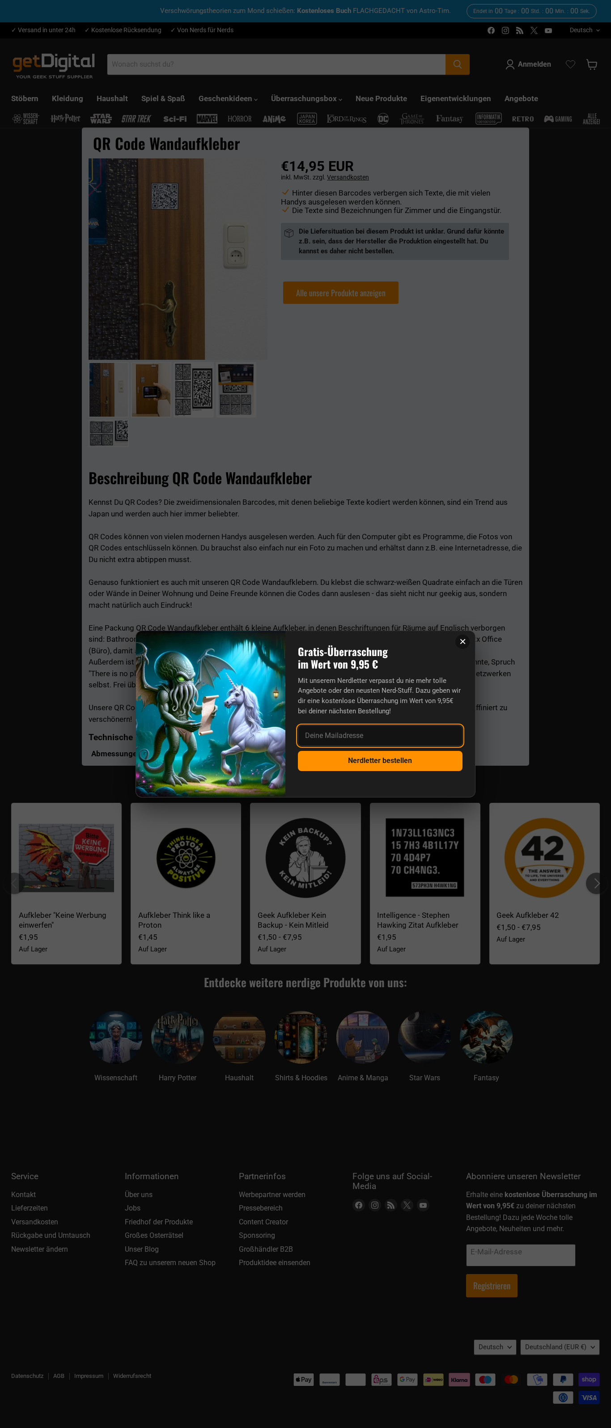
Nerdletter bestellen (380, 760)
